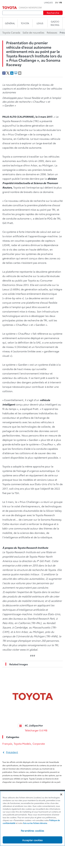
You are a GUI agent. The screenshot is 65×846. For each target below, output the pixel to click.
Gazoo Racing (55, 23)
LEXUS (40, 23)
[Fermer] (61, 794)
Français (7, 743)
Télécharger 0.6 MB (36, 730)
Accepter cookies (32, 840)
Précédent (12, 752)
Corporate (38, 743)
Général (10, 23)
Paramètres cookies (32, 830)
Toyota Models (22, 743)
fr (60, 2)
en (56, 2)
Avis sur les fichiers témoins (35, 823)
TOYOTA (25, 23)
